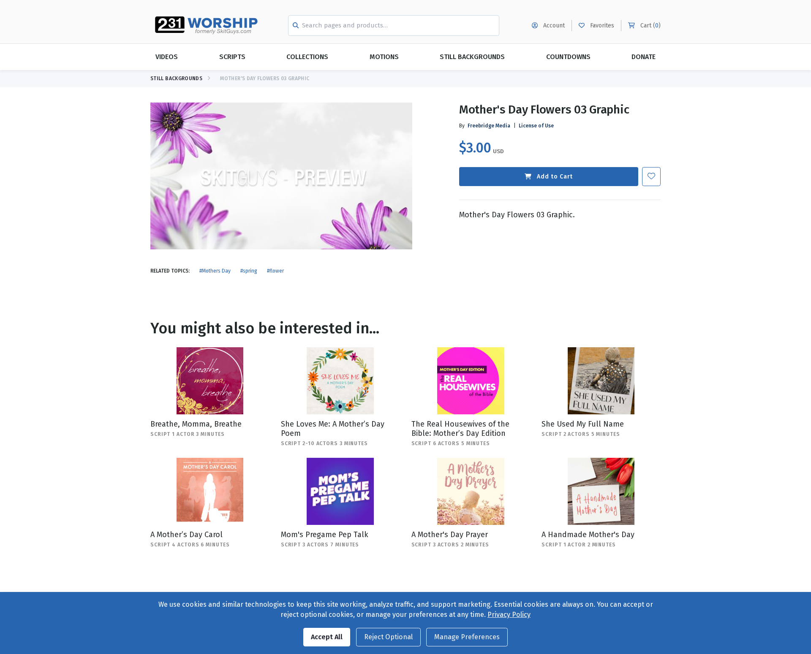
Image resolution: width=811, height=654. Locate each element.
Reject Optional (388, 637)
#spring (248, 271)
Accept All (327, 637)
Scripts (232, 57)
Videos (166, 57)
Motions (384, 57)
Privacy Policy (509, 615)
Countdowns (568, 57)
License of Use (536, 126)
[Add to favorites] (651, 176)
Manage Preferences (467, 637)
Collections (307, 57)
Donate (643, 57)
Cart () (650, 25)
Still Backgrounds (472, 57)
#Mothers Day (215, 271)
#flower (275, 271)
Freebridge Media (489, 126)
